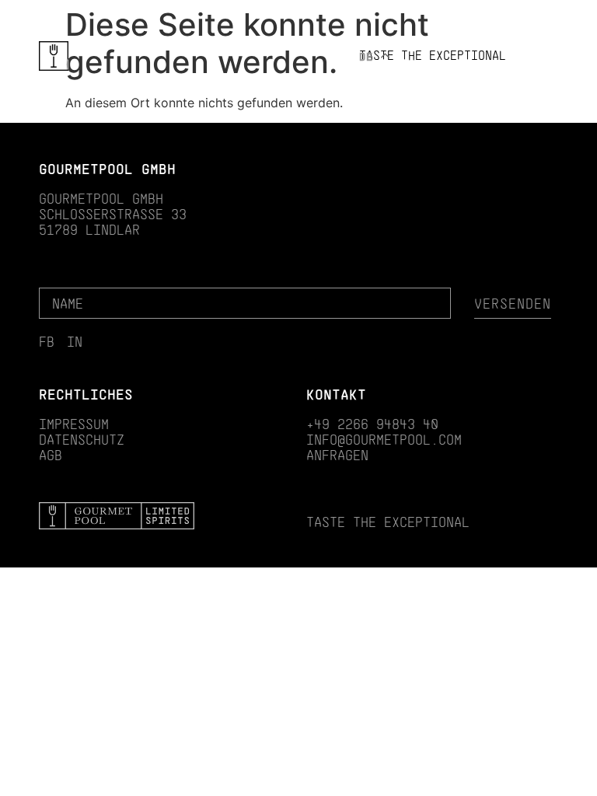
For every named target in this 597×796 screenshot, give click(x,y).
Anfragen (530, 53)
